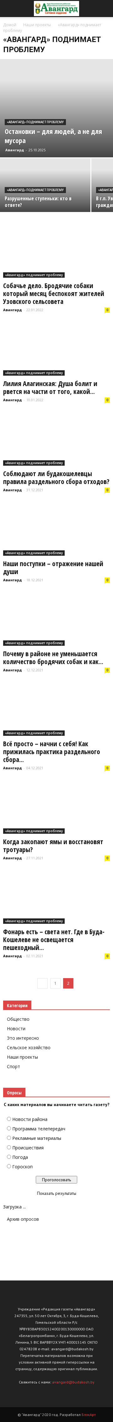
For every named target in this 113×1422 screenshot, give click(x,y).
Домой (9, 24)
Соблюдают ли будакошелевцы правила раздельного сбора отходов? (56, 477)
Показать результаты (56, 1193)
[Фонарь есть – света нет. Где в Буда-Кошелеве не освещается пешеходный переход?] (56, 897)
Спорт (13, 1066)
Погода (20, 1157)
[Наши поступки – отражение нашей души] (56, 529)
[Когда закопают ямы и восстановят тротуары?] (56, 807)
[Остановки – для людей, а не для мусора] (56, 108)
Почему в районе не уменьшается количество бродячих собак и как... (53, 657)
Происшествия (28, 1148)
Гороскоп (22, 1167)
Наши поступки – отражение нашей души (53, 567)
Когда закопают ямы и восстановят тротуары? (53, 845)
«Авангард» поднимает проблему (35, 122)
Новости (16, 1029)
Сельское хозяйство (29, 1047)
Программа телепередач (38, 1129)
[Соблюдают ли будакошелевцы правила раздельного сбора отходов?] (56, 439)
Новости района (29, 1119)
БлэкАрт (89, 1414)
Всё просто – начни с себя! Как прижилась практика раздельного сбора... (51, 751)
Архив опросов (23, 1219)
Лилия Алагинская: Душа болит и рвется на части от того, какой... (50, 387)
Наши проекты (22, 1057)
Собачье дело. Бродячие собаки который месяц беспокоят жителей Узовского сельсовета (53, 293)
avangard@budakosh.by (73, 1382)
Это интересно (23, 1038)
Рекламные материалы (36, 1138)
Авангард (14, 150)
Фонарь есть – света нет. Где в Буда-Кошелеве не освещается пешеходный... (54, 939)
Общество (18, 1019)
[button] (104, 8)
